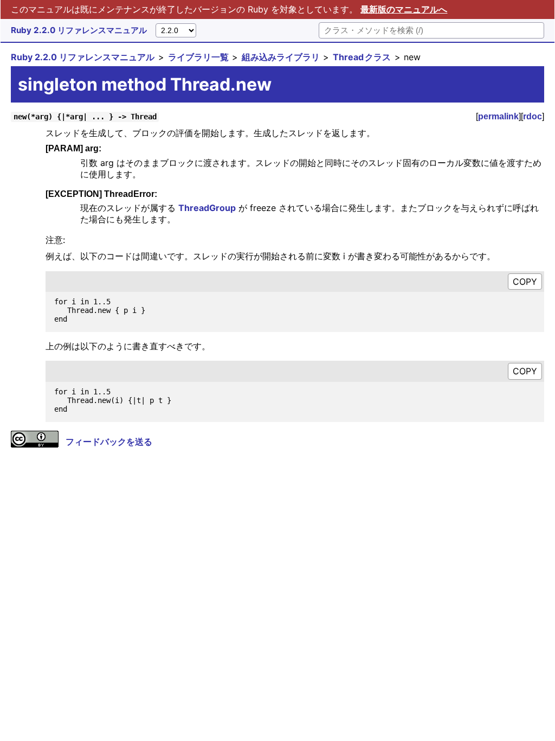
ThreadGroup (207, 207)
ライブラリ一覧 (198, 57)
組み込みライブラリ (281, 57)
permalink (498, 116)
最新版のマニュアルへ (403, 9)
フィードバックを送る (109, 441)
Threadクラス (362, 57)
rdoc (532, 116)
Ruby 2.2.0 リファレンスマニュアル (79, 30)
